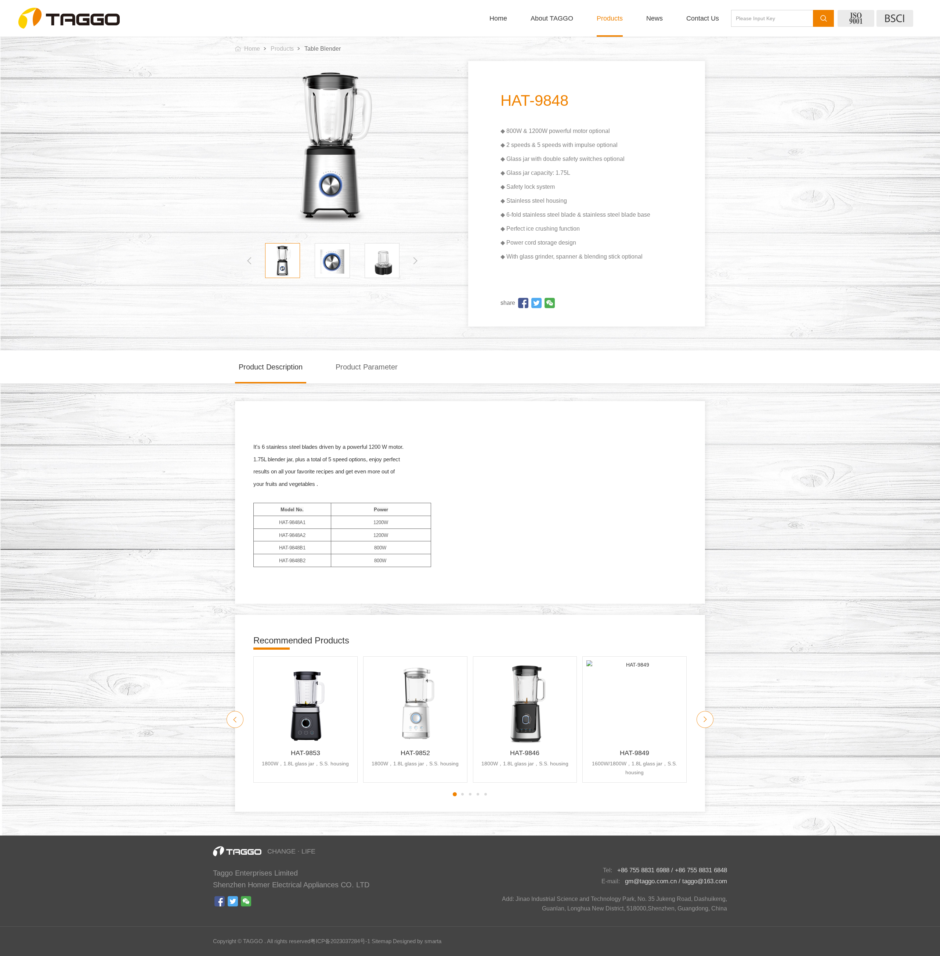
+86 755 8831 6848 (701, 870)
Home (498, 18)
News (654, 18)
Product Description (271, 367)
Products (610, 18)
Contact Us (702, 18)
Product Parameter (367, 367)
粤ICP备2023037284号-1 (340, 941)
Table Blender (322, 49)
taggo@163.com (704, 881)
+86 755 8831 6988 (643, 870)
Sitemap (381, 941)
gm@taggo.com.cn (651, 881)
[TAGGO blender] (69, 18)
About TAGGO (552, 18)
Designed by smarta (417, 941)
